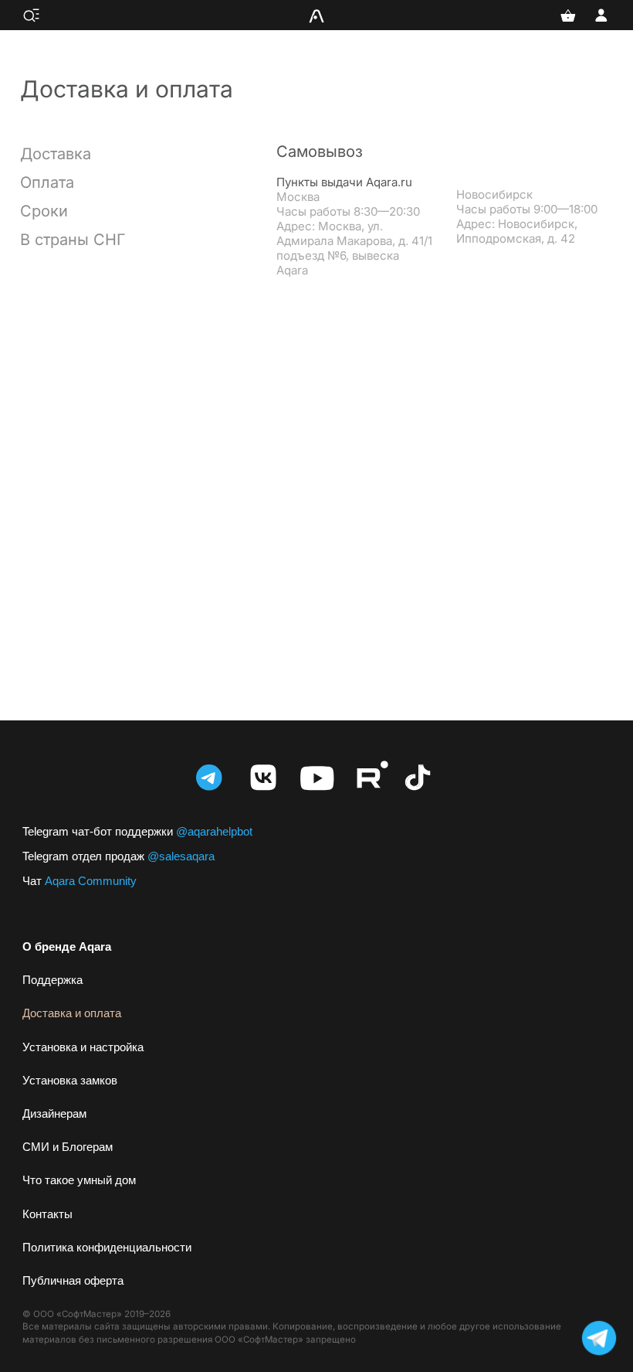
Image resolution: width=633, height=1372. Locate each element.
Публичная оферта (73, 1280)
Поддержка (52, 979)
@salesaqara (118, 856)
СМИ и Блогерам (67, 1146)
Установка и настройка (83, 1047)
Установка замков (69, 1080)
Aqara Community (79, 880)
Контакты (47, 1214)
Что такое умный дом (79, 1179)
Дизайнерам (54, 1113)
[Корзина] (568, 15)
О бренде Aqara (66, 946)
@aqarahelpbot (137, 831)
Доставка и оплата (71, 1013)
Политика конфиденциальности (106, 1247)
